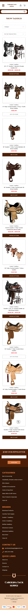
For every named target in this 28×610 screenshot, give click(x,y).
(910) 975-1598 (9, 551)
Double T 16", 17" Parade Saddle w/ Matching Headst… (14, 309)
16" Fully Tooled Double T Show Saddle (14, 269)
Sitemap (14, 601)
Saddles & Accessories (8, 486)
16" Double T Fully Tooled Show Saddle (14, 349)
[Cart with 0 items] (24, 5)
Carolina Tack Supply (8, 514)
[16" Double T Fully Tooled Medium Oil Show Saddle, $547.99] (14, 130)
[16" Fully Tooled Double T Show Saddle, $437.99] (14, 252)
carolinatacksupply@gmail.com (14, 548)
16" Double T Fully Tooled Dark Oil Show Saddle (14, 188)
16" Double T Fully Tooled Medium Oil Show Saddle (14, 147)
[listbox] (16, 34)
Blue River (5, 534)
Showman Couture (7, 527)
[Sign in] (20, 5)
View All (4, 500)
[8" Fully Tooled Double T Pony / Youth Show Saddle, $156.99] (14, 90)
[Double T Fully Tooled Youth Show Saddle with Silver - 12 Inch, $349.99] (14, 413)
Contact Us (5, 566)
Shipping (4, 570)
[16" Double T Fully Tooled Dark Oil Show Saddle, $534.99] (14, 171)
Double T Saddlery (7, 517)
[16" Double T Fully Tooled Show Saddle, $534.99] (14, 332)
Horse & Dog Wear (7, 490)
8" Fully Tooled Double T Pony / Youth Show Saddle (14, 107)
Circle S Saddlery (7, 521)
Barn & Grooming (7, 476)
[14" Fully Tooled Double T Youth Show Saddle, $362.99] (14, 373)
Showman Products (7, 510)
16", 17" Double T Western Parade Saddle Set (14, 67)
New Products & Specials (9, 497)
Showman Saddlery (7, 531)
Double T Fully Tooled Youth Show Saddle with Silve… (14, 430)
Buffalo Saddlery (7, 524)
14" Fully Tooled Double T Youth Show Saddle (14, 390)
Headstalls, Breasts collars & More (12, 479)
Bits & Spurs (5, 483)
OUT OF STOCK (14, 114)
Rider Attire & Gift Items (9, 493)
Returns (4, 563)
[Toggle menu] (3, 5)
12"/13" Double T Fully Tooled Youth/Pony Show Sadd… (14, 228)
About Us (5, 559)
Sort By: (6, 34)
